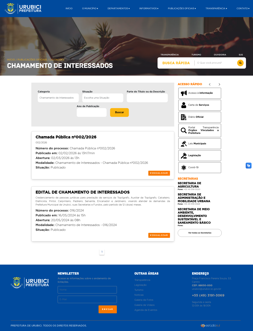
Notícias (139, 295)
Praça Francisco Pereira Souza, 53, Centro (211, 282)
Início (69, 8)
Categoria (44, 92)
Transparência (170, 55)
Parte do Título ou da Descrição (146, 92)
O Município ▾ (90, 8)
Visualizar (159, 173)
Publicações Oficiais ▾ (182, 8)
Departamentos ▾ (119, 8)
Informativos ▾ (148, 8)
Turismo (196, 55)
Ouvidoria (220, 55)
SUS (241, 55)
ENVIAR (107, 309)
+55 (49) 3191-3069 (208, 295)
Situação (87, 92)
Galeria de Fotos (143, 300)
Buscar (119, 112)
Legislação (140, 285)
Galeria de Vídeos (144, 305)
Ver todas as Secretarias (199, 233)
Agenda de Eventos (145, 310)
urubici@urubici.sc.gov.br (206, 289)
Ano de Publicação (88, 106)
